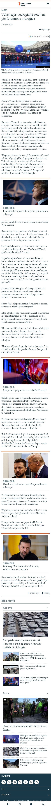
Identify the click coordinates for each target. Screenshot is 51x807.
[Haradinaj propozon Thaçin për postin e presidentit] (11, 669)
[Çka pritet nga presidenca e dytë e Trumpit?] (25, 371)
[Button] (44, 29)
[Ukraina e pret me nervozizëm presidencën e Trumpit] (25, 465)
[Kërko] (42, 804)
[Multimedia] (8, 804)
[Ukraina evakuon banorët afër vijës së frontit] (25, 710)
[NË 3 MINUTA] (31, 804)
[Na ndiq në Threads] (25, 782)
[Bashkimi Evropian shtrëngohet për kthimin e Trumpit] (25, 192)
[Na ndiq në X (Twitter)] (20, 782)
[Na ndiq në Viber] (31, 782)
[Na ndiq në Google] (36, 782)
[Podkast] (19, 804)
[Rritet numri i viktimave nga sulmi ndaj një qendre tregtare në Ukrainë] (11, 763)
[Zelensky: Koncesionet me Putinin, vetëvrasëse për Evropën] (25, 547)
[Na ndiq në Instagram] (9, 782)
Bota (6, 693)
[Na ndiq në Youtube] (14, 782)
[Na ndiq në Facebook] (3, 782)
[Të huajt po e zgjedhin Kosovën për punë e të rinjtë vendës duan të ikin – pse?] (11, 681)
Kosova (7, 608)
